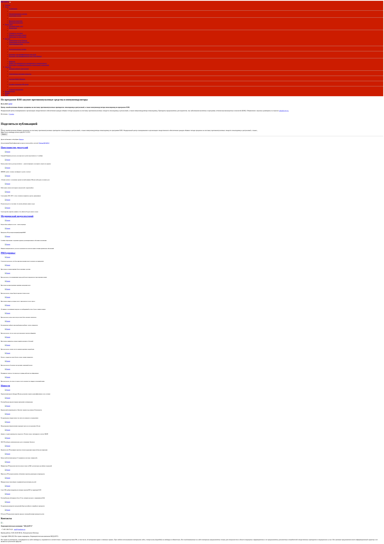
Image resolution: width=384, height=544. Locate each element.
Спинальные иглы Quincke (18, 40)
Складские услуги (15, 16)
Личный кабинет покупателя (19, 69)
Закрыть (4, 134)
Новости (21, 139)
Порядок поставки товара (17, 35)
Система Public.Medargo (17, 79)
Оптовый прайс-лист (16, 26)
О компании (13, 9)
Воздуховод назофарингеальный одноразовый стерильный (29, 65)
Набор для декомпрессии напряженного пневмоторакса (28, 63)
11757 (10, 104)
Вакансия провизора (16, 23)
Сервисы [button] (8, 67)
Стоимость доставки (16, 33)
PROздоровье (8, 253)
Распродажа (13, 28)
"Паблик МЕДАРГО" (44, 143)
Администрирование (16, 89)
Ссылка (11, 114)
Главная (7, 5)
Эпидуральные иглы (16, 44)
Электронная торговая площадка (20, 74)
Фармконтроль (10, 91)
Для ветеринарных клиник (18, 14)
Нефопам (12, 61)
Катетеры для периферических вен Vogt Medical (25, 56)
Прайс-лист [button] (9, 24)
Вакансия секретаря (15, 21)
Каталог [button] (7, 39)
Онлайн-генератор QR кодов (18, 84)
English (7, 93)
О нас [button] (7, 7)
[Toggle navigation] (10, 2)
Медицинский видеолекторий (17, 216)
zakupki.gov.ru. (284, 111)
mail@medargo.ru (19, 529)
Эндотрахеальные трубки (17, 49)
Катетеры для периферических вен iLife (22, 54)
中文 (6, 95)
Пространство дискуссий (14, 147)
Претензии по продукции (17, 37)
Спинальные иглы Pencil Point (19, 42)
